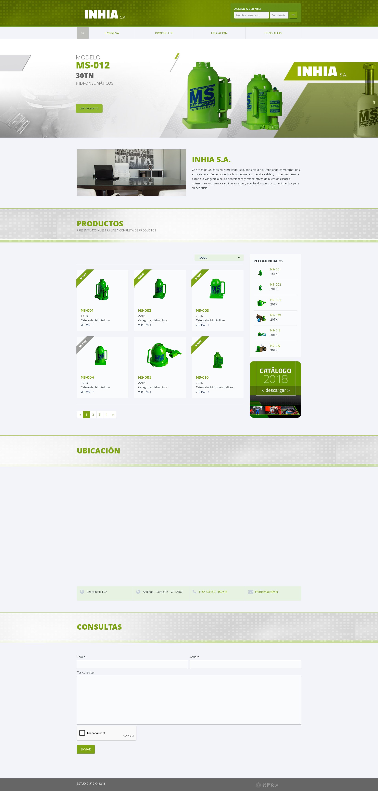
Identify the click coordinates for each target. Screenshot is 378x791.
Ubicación (219, 33)
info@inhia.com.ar (266, 591)
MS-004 (87, 377)
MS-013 (275, 330)
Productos (164, 33)
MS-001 (87, 310)
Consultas (273, 33)
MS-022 (275, 345)
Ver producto (89, 108)
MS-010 (202, 377)
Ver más (86, 325)
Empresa (112, 33)
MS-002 (144, 310)
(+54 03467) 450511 (213, 591)
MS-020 (275, 315)
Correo (81, 657)
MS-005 (144, 377)
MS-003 (202, 310)
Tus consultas (86, 672)
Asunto (194, 657)
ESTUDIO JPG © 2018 (91, 783)
